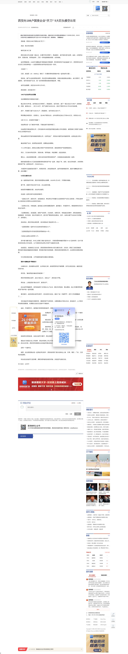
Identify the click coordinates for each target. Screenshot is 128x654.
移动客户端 (104, 1)
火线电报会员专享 (104, 42)
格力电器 (88, 89)
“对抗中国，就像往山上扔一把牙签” (60, 541)
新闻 (25, 1)
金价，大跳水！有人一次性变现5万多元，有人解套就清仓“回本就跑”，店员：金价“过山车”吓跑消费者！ (64, 596)
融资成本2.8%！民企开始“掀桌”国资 (60, 457)
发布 (77, 414)
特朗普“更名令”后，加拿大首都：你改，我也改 (64, 573)
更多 (60, 1)
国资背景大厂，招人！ (56, 436)
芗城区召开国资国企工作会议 (58, 447)
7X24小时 (90, 177)
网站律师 (95, 624)
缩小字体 (78, 27)
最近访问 (92, 68)
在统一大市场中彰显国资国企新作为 (60, 468)
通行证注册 (103, 622)
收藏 (86, 27)
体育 (30, 1)
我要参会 (60, 37)
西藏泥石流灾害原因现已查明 (44, 649)
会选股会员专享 (105, 52)
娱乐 (38, 1)
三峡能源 (88, 77)
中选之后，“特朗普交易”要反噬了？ (60, 531)
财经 (34, 1)
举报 (73, 27)
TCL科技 (88, 83)
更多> (98, 609)
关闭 (73, 310)
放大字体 (82, 27)
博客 (47, 1)
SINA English (103, 624)
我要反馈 (81, 373)
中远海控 (88, 86)
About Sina (103, 619)
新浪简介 (88, 619)
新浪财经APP (67, 27)
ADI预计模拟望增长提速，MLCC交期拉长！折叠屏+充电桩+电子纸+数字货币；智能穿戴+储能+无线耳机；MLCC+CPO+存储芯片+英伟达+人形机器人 (98, 38)
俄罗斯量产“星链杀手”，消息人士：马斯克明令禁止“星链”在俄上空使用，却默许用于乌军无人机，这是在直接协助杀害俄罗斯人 (64, 554)
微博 (90, 27)
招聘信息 (95, 622)
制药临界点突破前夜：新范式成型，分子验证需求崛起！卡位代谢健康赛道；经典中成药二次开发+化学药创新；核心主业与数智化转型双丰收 (98, 48)
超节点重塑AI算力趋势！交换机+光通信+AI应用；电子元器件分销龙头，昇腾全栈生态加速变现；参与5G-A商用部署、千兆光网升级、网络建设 (98, 58)
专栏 (56, 1)
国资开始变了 (53, 499)
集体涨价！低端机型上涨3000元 (59, 562)
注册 (98, 1)
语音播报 (113, 620)
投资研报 (89, 33)
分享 (99, 27)
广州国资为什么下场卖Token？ (59, 510)
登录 (67, 414)
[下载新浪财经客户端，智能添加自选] (98, 93)
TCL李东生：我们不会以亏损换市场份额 (62, 520)
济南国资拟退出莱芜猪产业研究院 (59, 489)
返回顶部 (113, 632)
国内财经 (32, 15)
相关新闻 (23, 436)
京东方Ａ (88, 80)
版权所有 (102, 631)
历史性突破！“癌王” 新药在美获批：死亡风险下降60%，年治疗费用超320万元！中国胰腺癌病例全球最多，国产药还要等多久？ (64, 606)
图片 (51, 1)
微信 (94, 27)
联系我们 (88, 622)
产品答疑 (88, 624)
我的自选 (104, 68)
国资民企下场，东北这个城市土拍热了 (61, 478)
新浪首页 (20, 1)
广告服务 (95, 619)
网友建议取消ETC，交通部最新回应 (60, 615)
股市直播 (89, 572)
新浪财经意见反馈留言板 (94, 612)
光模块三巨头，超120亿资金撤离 (59, 625)
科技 (43, 1)
